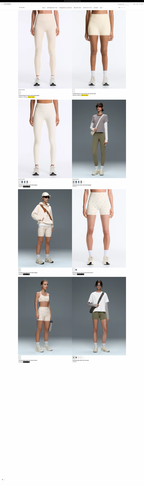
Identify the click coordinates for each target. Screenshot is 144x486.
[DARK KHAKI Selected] (73, 182)
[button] (141, 4)
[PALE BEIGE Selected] (19, 92)
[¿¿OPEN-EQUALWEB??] (3, 479)
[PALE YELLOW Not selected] (81, 357)
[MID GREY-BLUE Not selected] (25, 182)
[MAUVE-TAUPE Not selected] (27, 182)
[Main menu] (2, 4)
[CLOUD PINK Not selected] (79, 357)
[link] (134, 4)
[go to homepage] (7, 4)
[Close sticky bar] (142, 1)
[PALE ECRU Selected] (19, 182)
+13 (29, 182)
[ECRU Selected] (73, 90)
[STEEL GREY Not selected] (22, 182)
